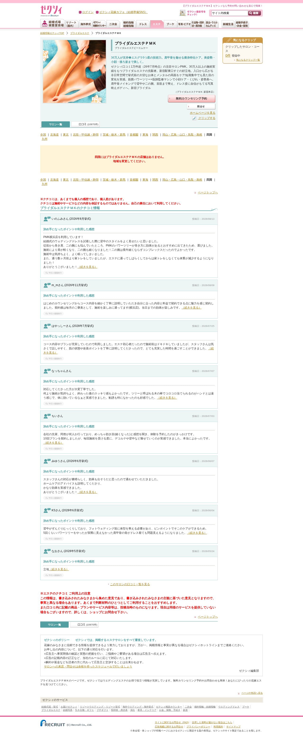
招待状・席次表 (119, 710)
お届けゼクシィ (69, 706)
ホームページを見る (202, 112)
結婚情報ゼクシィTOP (52, 33)
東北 (66, 134)
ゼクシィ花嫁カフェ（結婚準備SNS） (123, 12)
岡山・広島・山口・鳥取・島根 (182, 134)
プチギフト (102, 710)
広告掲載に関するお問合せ (169, 726)
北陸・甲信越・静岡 (85, 134)
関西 (155, 134)
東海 (145, 134)
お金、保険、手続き (169, 710)
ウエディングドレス (229, 706)
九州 (44, 139)
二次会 (188, 706)
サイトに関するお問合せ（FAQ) (172, 722)
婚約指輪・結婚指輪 (205, 706)
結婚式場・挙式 (49, 706)
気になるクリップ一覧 (248, 60)
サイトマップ (233, 726)
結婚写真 (67, 710)
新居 (185, 710)
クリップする (206, 118)
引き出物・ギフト (84, 710)
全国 (43, 134)
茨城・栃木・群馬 (114, 134)
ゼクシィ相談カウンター (169, 706)
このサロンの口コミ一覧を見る (130, 584)
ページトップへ (208, 192)
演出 (132, 710)
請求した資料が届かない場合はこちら (212, 722)
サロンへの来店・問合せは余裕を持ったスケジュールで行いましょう (88, 666)
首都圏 (134, 134)
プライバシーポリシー (198, 726)
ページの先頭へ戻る (252, 693)
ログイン (88, 12)
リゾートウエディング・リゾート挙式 (100, 706)
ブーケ (245, 706)
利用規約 (218, 726)
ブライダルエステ (79, 33)
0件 (228, 55)
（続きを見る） (87, 267)
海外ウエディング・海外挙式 (138, 706)
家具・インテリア (147, 710)
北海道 (54, 134)
